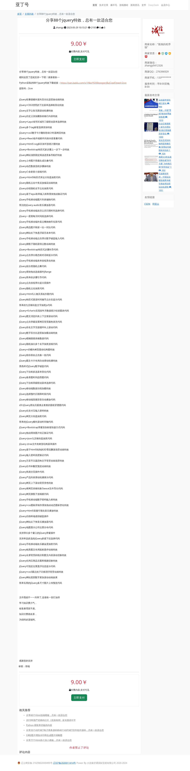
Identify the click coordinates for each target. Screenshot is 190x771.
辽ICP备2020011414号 (64, 762)
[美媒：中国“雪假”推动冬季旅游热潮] (151, 113)
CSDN (147, 203)
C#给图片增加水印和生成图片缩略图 (44, 735)
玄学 (144, 5)
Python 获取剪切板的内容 (39, 725)
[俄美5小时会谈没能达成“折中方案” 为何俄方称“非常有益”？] (151, 160)
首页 (95, 5)
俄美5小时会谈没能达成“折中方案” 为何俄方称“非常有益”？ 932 (165, 164)
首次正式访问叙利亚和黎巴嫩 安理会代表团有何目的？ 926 (165, 147)
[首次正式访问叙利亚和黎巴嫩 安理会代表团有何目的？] (151, 143)
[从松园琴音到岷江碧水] (151, 103)
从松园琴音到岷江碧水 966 (164, 103)
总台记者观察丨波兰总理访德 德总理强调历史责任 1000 (165, 130)
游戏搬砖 (123, 5)
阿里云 (155, 203)
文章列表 (29, 13)
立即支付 (79, 59)
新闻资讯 (134, 5)
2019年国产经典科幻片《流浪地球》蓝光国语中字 (51, 720)
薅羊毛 (113, 5)
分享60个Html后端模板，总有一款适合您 (46, 715)
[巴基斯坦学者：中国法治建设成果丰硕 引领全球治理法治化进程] (151, 176)
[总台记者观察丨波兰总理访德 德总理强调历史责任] (151, 126)
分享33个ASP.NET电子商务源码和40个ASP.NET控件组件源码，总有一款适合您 (65, 730)
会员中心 (165, 5)
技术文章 (103, 5)
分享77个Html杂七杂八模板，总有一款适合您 (49, 740)
